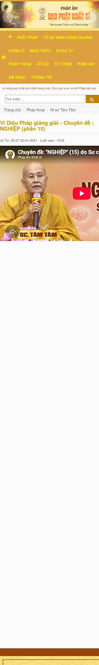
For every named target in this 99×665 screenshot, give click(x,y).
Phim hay (86, 63)
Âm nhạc (17, 77)
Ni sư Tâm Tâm (63, 109)
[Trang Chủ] (3, 57)
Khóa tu (64, 50)
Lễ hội (42, 63)
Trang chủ (13, 109)
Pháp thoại (19, 63)
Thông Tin (41, 77)
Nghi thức (40, 50)
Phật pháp (27, 37)
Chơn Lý (16, 50)
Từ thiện (63, 63)
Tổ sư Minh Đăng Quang (67, 37)
